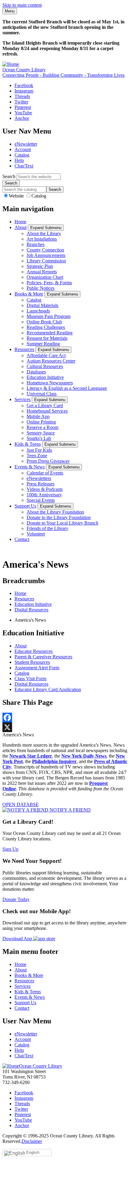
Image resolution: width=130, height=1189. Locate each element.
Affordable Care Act (46, 355)
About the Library (44, 233)
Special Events (41, 500)
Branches (35, 244)
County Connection (45, 249)
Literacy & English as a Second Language (67, 388)
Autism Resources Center (51, 360)
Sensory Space (41, 432)
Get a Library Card (45, 405)
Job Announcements (46, 255)
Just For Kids (39, 450)
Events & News (30, 466)
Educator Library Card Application (48, 689)
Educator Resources (34, 651)
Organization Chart (45, 277)
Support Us (25, 505)
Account (23, 149)
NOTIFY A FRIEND (69, 809)
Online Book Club (44, 321)
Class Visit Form (30, 678)
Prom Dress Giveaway (48, 461)
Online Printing (41, 421)
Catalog (22, 154)
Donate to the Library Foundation (59, 517)
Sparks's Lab (39, 438)
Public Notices (40, 288)
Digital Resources (31, 609)
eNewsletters (39, 478)
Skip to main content (22, 5)
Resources (24, 349)
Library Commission (46, 260)
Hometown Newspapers (50, 382)
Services (23, 399)
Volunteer (36, 533)
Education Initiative (45, 377)
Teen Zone (37, 455)
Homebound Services (47, 411)
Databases (36, 371)
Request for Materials (47, 338)
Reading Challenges (46, 327)
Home (20, 221)
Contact (22, 539)
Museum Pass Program (48, 316)
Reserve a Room (42, 427)
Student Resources (32, 662)
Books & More (29, 293)
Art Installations (42, 239)
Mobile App (38, 416)
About (21, 227)
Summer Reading (43, 343)
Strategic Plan (40, 266)
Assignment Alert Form (37, 667)
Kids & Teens (28, 444)
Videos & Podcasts (45, 489)
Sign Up (10, 849)
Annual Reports (42, 271)
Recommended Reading (50, 332)
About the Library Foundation (55, 512)
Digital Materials (42, 305)
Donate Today (16, 899)
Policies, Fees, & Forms (49, 282)
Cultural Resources (45, 366)
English (32, 1152)
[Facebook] (65, 717)
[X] (65, 727)
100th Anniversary (44, 494)
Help (19, 160)
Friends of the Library (47, 528)
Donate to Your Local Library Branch (62, 522)
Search (8, 176)
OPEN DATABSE (20, 804)
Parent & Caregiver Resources (43, 656)
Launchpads (38, 310)
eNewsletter (26, 144)
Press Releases (40, 483)
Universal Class (42, 393)
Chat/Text (24, 165)
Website (17, 195)
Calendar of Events (45, 472)
